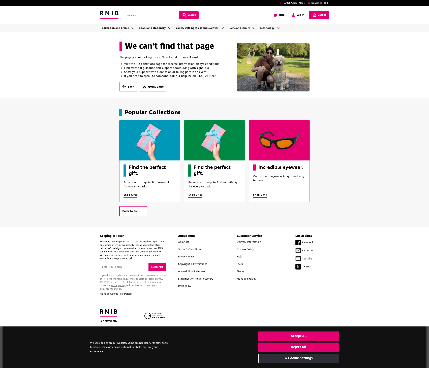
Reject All (298, 347)
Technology (267, 28)
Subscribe (157, 267)
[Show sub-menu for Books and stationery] (171, 28)
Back (131, 87)
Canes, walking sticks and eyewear (197, 28)
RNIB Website (186, 286)
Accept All (299, 336)
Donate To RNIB (319, 3)
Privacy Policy (186, 256)
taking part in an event (191, 72)
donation (165, 72)
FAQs (240, 264)
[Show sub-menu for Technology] (280, 28)
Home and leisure (239, 28)
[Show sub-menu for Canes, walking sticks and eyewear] (223, 28)
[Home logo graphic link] (109, 15)
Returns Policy (245, 249)
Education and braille (115, 28)
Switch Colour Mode (294, 3)
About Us (183, 242)
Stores (240, 271)
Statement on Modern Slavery (195, 279)
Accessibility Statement (192, 271)
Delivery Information (249, 242)
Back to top (130, 211)
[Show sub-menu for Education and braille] (134, 28)
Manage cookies (246, 279)
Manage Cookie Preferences (116, 294)
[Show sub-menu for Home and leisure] (255, 28)
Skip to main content (18, 5)
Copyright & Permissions (192, 264)
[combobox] (151, 15)
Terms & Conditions (189, 249)
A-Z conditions (145, 64)
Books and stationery (152, 28)
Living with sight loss (195, 68)
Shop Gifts (130, 195)
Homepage (156, 87)
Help (239, 256)
